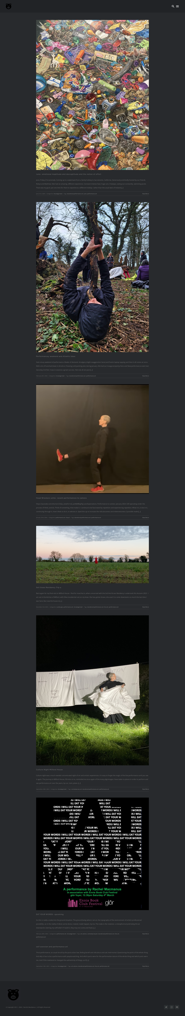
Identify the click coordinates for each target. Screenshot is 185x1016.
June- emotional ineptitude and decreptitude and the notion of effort (68, 174)
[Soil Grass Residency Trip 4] (92, 554)
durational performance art (75, 194)
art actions (83, 934)
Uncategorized (58, 194)
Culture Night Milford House (49, 770)
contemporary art (76, 789)
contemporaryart (92, 934)
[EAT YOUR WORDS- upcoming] (92, 854)
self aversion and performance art (52, 947)
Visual (67, 517)
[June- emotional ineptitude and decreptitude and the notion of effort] (92, 95)
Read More (145, 194)
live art (106, 607)
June (85, 194)
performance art (92, 194)
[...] (122, 188)
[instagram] (171, 1007)
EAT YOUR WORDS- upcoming (50, 914)
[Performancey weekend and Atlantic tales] (92, 277)
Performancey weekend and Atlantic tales (55, 356)
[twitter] (166, 1007)
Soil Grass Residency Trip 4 (48, 587)
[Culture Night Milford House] (92, 690)
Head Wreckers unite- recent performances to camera (61, 498)
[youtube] (177, 1007)
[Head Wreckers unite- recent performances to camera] (92, 439)
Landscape (59, 607)
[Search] (173, 6)
